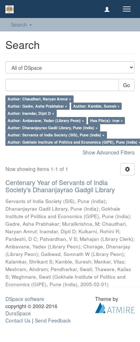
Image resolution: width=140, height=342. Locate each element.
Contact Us (18, 320)
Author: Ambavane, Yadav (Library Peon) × (46, 120)
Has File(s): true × (106, 120)
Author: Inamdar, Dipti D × (31, 113)
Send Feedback (53, 320)
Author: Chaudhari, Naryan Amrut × (39, 99)
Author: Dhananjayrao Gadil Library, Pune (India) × (53, 127)
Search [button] (19, 24)
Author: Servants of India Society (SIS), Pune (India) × (56, 135)
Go (126, 85)
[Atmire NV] (115, 306)
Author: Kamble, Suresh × (96, 106)
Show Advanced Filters (109, 152)
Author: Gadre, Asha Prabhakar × (37, 106)
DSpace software (24, 298)
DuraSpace (18, 313)
